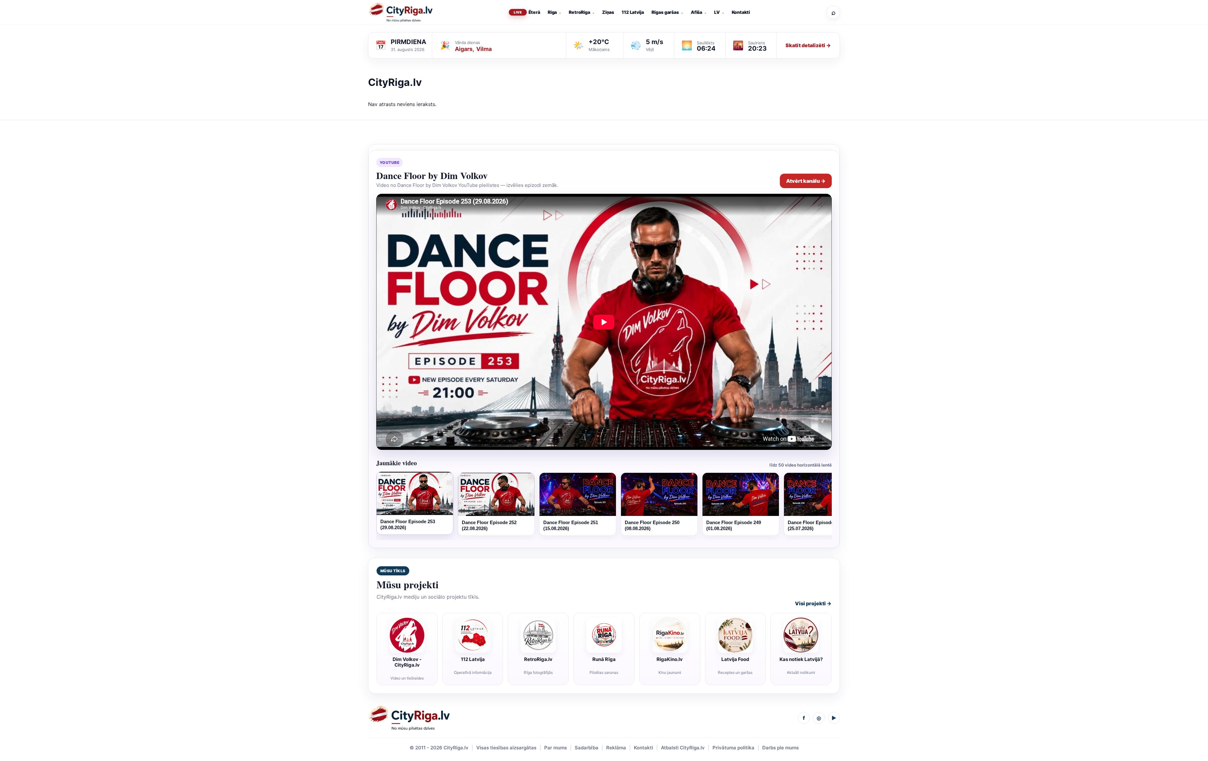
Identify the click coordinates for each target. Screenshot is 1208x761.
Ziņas (608, 12)
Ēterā (534, 12)
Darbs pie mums (780, 748)
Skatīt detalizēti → (808, 45)
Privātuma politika (733, 748)
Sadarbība (586, 748)
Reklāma (616, 748)
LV (717, 12)
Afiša (696, 12)
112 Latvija (633, 12)
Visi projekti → (813, 603)
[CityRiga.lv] (409, 718)
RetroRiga (579, 12)
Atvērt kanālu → (805, 181)
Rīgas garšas (665, 12)
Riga (552, 12)
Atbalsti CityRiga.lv (683, 748)
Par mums (555, 748)
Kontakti (741, 12)
